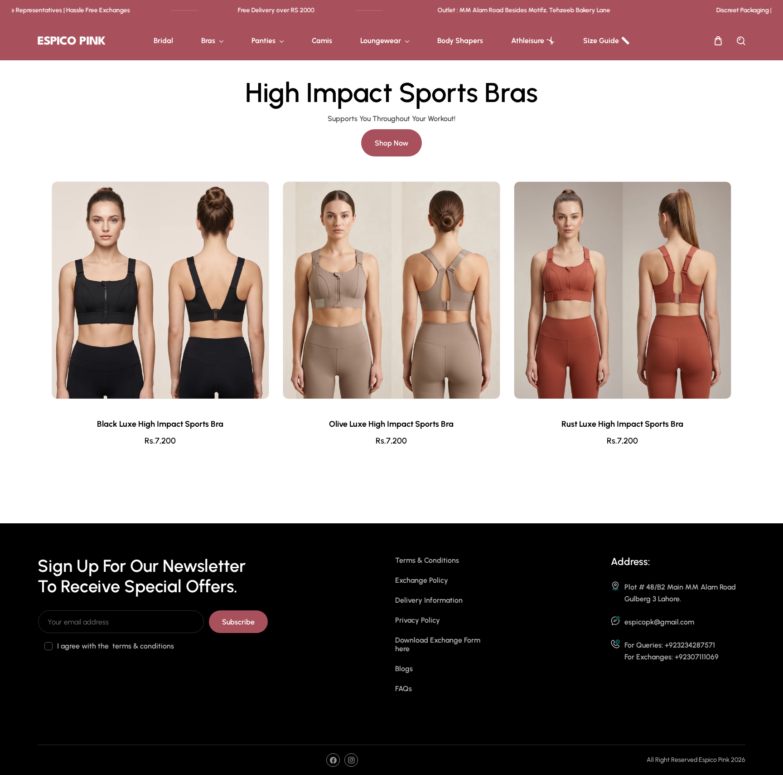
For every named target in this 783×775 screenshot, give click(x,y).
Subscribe (238, 622)
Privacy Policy (417, 620)
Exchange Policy (421, 580)
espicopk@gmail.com (659, 622)
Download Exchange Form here (437, 644)
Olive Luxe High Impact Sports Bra (391, 424)
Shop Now (391, 143)
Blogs (404, 668)
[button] (718, 40)
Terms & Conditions (427, 560)
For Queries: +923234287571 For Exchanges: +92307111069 (671, 651)
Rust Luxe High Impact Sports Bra (622, 424)
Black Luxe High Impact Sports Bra (160, 424)
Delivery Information (429, 600)
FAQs (403, 688)
